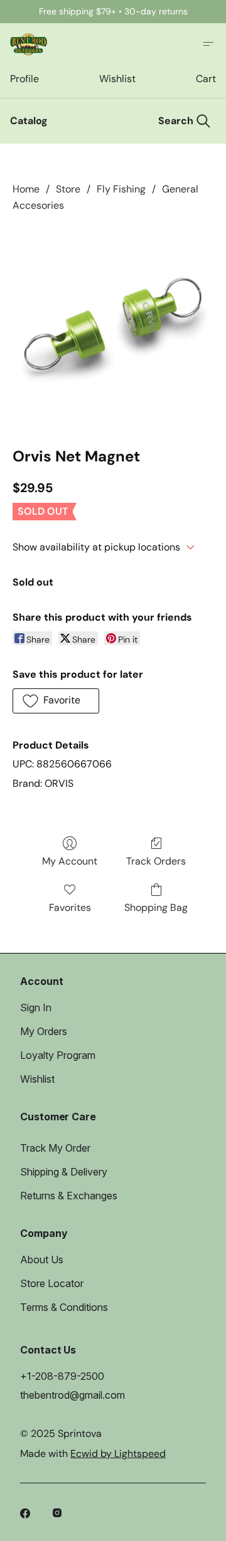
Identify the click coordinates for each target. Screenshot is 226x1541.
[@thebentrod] (59, 1514)
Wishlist (117, 78)
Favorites (70, 907)
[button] (56, 700)
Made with (93, 1453)
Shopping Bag (156, 907)
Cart (206, 78)
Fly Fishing (121, 189)
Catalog (29, 120)
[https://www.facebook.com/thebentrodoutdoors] (26, 1514)
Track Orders (156, 861)
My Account (69, 861)
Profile (24, 78)
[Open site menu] (208, 43)
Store (68, 189)
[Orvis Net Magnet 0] (113, 327)
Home (26, 189)
